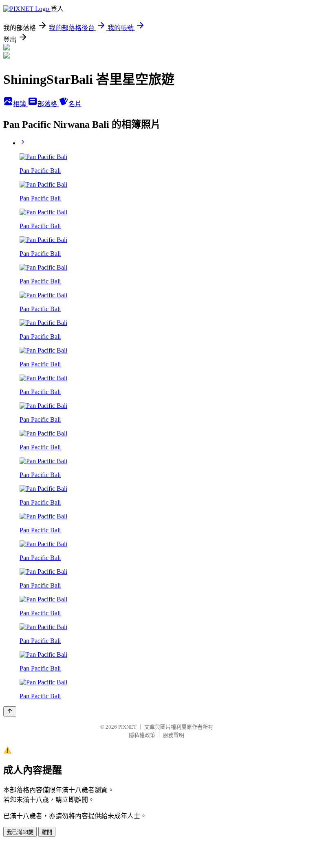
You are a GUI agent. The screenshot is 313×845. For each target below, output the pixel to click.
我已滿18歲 (20, 832)
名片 (75, 103)
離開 (47, 832)
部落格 (48, 103)
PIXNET (127, 727)
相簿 (20, 103)
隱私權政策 (142, 735)
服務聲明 (173, 735)
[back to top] (9, 711)
